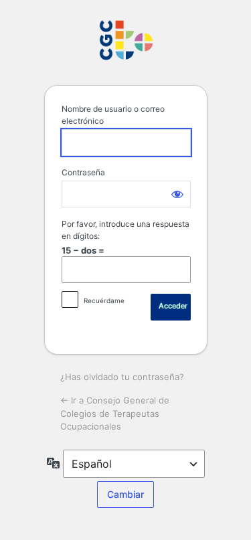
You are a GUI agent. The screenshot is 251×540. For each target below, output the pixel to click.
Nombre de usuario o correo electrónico (113, 115)
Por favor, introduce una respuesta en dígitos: (125, 230)
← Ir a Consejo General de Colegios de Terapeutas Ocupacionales (114, 413)
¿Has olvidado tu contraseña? (122, 376)
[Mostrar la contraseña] (177, 194)
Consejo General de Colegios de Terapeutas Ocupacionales (126, 41)
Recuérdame (104, 300)
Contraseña (83, 172)
